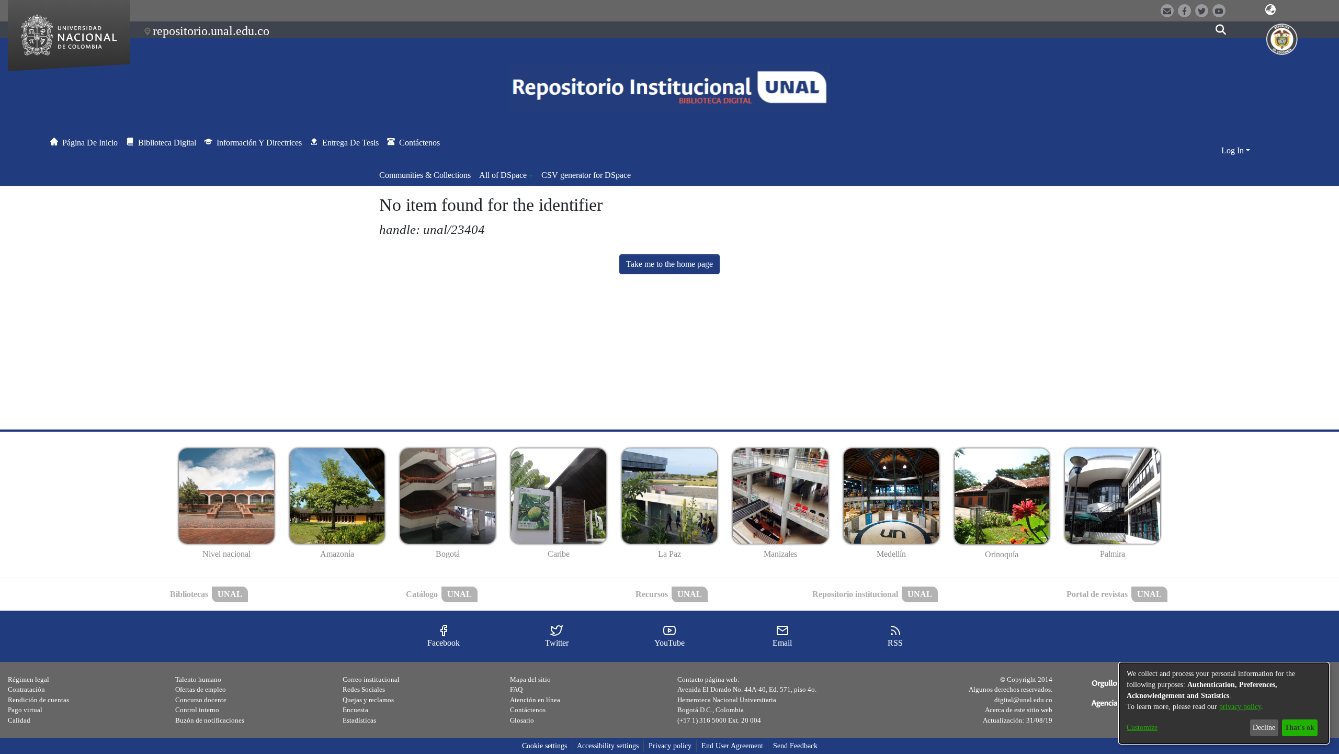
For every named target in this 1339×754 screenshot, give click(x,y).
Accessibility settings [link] (608, 746)
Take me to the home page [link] (669, 264)
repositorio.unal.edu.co (211, 31)
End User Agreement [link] (732, 746)
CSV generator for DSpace (586, 175)
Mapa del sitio (530, 679)
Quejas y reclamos (368, 700)
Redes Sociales (364, 689)
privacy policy (1240, 707)
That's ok (1299, 728)
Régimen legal (28, 679)
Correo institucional (371, 679)
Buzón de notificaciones (209, 720)
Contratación (26, 689)
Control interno (197, 710)
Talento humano (198, 679)
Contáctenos (528, 710)
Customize (1142, 728)
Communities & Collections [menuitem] (425, 175)
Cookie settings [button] (544, 746)
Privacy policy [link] (670, 746)
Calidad (19, 720)
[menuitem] (506, 175)
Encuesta (355, 710)
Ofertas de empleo (200, 689)
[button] (1271, 10)
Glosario (522, 720)
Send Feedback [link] (795, 746)
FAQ (516, 689)
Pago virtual (25, 710)
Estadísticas (359, 720)
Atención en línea (535, 700)
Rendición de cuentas (38, 700)
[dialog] (1224, 703)
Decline (1264, 728)
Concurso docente (200, 700)
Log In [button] (1233, 150)
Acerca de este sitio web (1018, 710)
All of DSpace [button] (503, 175)
